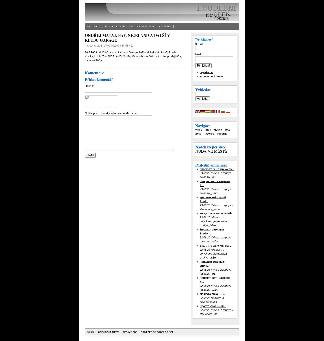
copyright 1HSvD (108, 332)
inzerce (209, 133)
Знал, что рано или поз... (215, 245)
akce (198, 133)
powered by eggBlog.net (157, 332)
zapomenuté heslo (211, 76)
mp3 (208, 129)
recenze (222, 133)
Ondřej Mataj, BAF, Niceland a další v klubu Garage (127, 37)
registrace (206, 72)
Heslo (198, 54)
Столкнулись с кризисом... (217, 169)
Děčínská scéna (142, 26)
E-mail (199, 43)
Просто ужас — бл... (213, 306)
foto (227, 129)
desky (218, 129)
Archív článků (114, 26)
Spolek (92, 26)
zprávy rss (130, 332)
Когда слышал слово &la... (217, 213)
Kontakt (165, 26)
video (198, 129)
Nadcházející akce (210, 147)
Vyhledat (202, 90)
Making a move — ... (212, 294)
